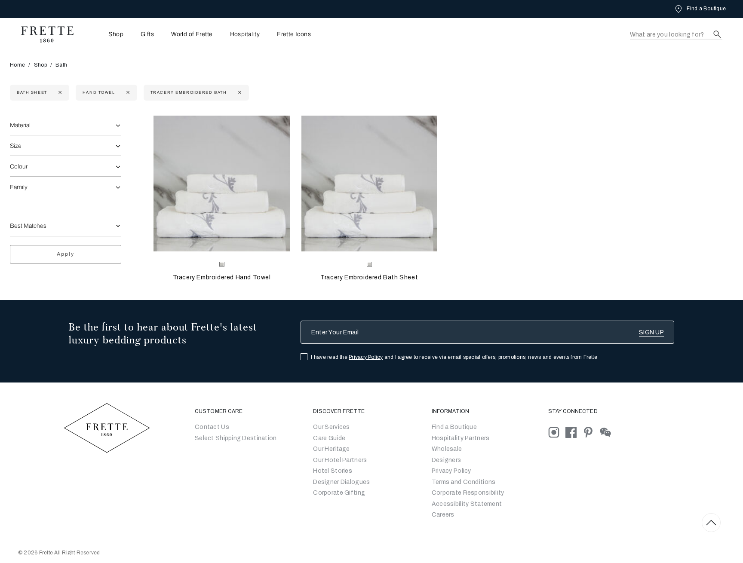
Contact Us (212, 427)
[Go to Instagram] (556, 432)
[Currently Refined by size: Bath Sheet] (59, 92)
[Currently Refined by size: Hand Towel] (127, 92)
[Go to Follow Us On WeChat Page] (608, 432)
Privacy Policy (366, 357)
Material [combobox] (20, 125)
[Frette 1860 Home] (43, 34)
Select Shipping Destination (236, 438)
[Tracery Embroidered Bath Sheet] (369, 183)
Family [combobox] (19, 187)
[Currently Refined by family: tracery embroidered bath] (238, 92)
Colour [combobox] (19, 166)
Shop (40, 65)
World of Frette (191, 34)
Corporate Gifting (339, 493)
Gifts (147, 34)
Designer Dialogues (341, 482)
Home (17, 65)
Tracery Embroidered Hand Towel (222, 277)
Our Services (331, 427)
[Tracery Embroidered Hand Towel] (221, 183)
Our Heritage (331, 449)
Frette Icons (294, 34)
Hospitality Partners (461, 438)
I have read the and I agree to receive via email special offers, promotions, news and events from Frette (454, 357)
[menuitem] (104, 34)
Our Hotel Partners (340, 460)
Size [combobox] (15, 146)
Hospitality (245, 34)
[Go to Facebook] (574, 432)
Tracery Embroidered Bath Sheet (369, 277)
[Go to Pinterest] (591, 432)
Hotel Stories (332, 471)
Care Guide (329, 438)
